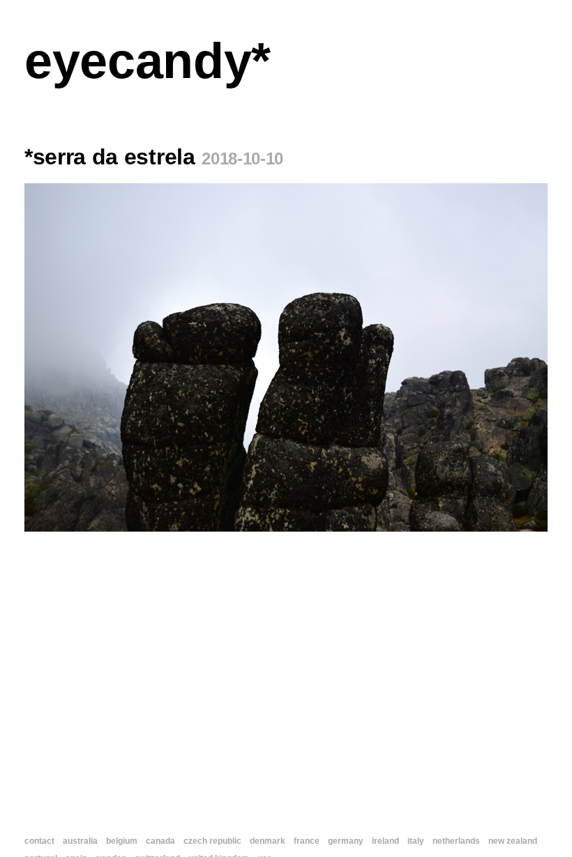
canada (160, 841)
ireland (385, 841)
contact (39, 841)
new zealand (512, 841)
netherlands (456, 841)
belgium (121, 841)
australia (80, 841)
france (306, 841)
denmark (267, 841)
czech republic (212, 841)
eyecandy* (147, 60)
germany (345, 841)
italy (415, 841)
